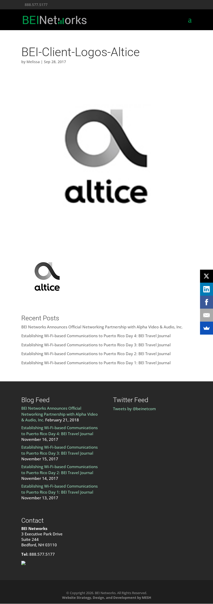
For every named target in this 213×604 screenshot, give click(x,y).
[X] (206, 276)
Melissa (33, 61)
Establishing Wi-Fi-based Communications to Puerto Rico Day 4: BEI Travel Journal (96, 335)
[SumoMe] (206, 328)
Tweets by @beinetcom (134, 408)
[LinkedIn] (206, 289)
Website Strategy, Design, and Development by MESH (106, 597)
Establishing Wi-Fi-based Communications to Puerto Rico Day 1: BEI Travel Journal (96, 362)
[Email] (206, 315)
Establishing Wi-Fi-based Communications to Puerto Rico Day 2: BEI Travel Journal (96, 353)
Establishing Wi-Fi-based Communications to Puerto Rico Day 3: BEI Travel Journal (96, 344)
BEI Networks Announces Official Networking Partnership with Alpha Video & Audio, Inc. (102, 326)
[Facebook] (206, 302)
